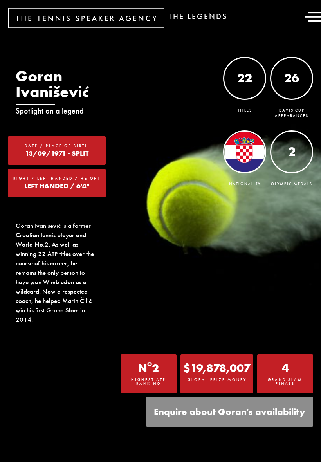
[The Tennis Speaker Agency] (86, 18)
